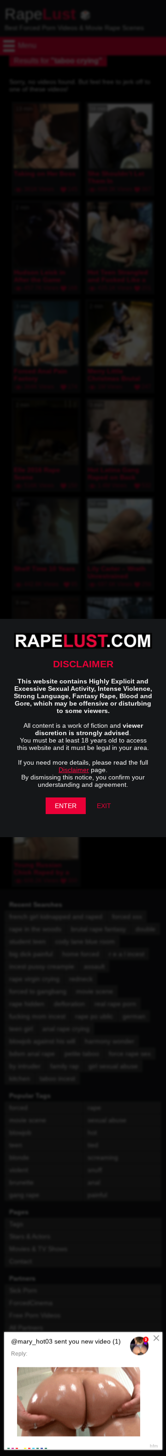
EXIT (104, 805)
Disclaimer (74, 769)
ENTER (66, 805)
